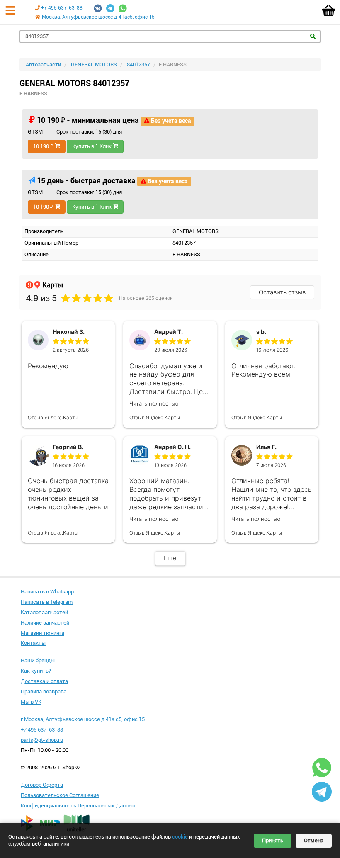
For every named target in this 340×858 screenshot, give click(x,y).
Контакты (33, 643)
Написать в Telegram (47, 602)
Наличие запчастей (45, 623)
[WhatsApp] (123, 8)
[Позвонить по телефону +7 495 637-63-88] (37, 8)
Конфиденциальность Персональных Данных (78, 805)
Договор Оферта (42, 785)
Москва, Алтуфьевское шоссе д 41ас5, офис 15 (98, 17)
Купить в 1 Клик (92, 146)
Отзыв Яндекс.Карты (53, 417)
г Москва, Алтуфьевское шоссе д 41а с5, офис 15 (83, 719)
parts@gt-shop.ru (42, 740)
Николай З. (69, 331)
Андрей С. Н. (172, 446)
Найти (313, 36)
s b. (261, 331)
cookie (180, 837)
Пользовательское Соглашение (60, 795)
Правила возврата (43, 691)
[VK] (98, 8)
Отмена (313, 840)
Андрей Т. (168, 331)
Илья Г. (266, 446)
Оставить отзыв (282, 292)
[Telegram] (110, 8)
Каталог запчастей (44, 612)
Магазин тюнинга (42, 633)
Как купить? (36, 671)
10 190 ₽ (44, 146)
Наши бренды (38, 660)
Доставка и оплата (44, 681)
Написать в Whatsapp (47, 591)
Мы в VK (31, 702)
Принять (272, 840)
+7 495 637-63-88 (62, 8)
